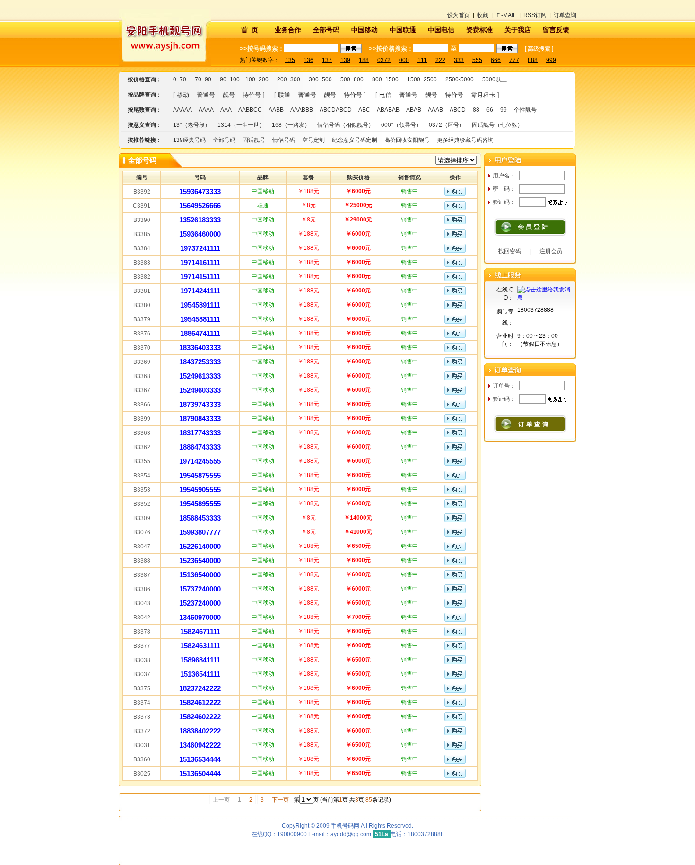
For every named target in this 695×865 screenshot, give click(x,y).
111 (422, 60)
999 (551, 60)
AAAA (206, 109)
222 (440, 60)
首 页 (249, 30)
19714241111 (200, 291)
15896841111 (200, 660)
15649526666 (200, 206)
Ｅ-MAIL (505, 15)
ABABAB (388, 109)
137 (327, 60)
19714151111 (200, 277)
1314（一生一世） (241, 125)
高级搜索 (539, 48)
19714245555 (200, 461)
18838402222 (200, 731)
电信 (385, 94)
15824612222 (200, 702)
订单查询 (565, 15)
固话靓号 (254, 140)
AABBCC (250, 109)
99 (503, 109)
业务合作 (288, 30)
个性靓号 (525, 109)
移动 (183, 94)
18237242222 (200, 688)
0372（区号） (447, 125)
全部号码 (326, 30)
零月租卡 (483, 94)
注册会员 (550, 251)
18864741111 (200, 333)
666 (496, 60)
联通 (284, 94)
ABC (364, 109)
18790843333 (200, 419)
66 (489, 109)
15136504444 (200, 773)
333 (459, 60)
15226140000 (200, 546)
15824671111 (200, 631)
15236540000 (200, 560)
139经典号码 (189, 140)
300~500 (320, 79)
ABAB (413, 109)
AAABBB (301, 109)
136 (308, 60)
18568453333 (200, 518)
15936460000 (200, 234)
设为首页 (458, 15)
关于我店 (517, 30)
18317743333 (200, 433)
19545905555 (200, 489)
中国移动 (364, 30)
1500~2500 (422, 79)
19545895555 (200, 504)
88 (476, 109)
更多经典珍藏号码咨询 (465, 140)
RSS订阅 (535, 15)
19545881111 (200, 319)
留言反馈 (556, 30)
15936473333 (200, 191)
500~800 (352, 79)
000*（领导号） (401, 125)
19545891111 (200, 305)
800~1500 (385, 79)
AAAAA (182, 109)
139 (345, 60)
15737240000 (200, 589)
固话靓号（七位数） (497, 125)
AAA (226, 109)
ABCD (458, 109)
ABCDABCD (336, 109)
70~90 (203, 79)
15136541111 (200, 674)
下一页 (280, 799)
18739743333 (200, 404)
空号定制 (313, 140)
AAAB (435, 109)
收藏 (482, 15)
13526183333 (200, 220)
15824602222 (200, 717)
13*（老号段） (191, 125)
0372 (384, 60)
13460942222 (200, 745)
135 (290, 60)
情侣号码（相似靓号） (345, 125)
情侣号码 (283, 140)
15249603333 (200, 390)
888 (533, 60)
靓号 (229, 94)
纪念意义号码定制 (354, 140)
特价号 (252, 94)
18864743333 (200, 447)
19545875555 (200, 475)
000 (404, 60)
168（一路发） (291, 125)
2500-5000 (459, 79)
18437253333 (200, 362)
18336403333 (200, 348)
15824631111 (200, 646)
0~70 (179, 79)
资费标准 (479, 30)
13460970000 (200, 617)
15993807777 (200, 532)
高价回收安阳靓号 (407, 140)
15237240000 (200, 603)
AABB (276, 109)
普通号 (206, 94)
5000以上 (494, 79)
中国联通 (403, 30)
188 (364, 60)
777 (514, 60)
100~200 (257, 79)
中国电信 (441, 30)
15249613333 (200, 376)
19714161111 (200, 262)
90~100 (230, 79)
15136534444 (200, 759)
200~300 (288, 79)
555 (477, 60)
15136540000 (200, 575)
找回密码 (509, 251)
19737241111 (200, 248)
